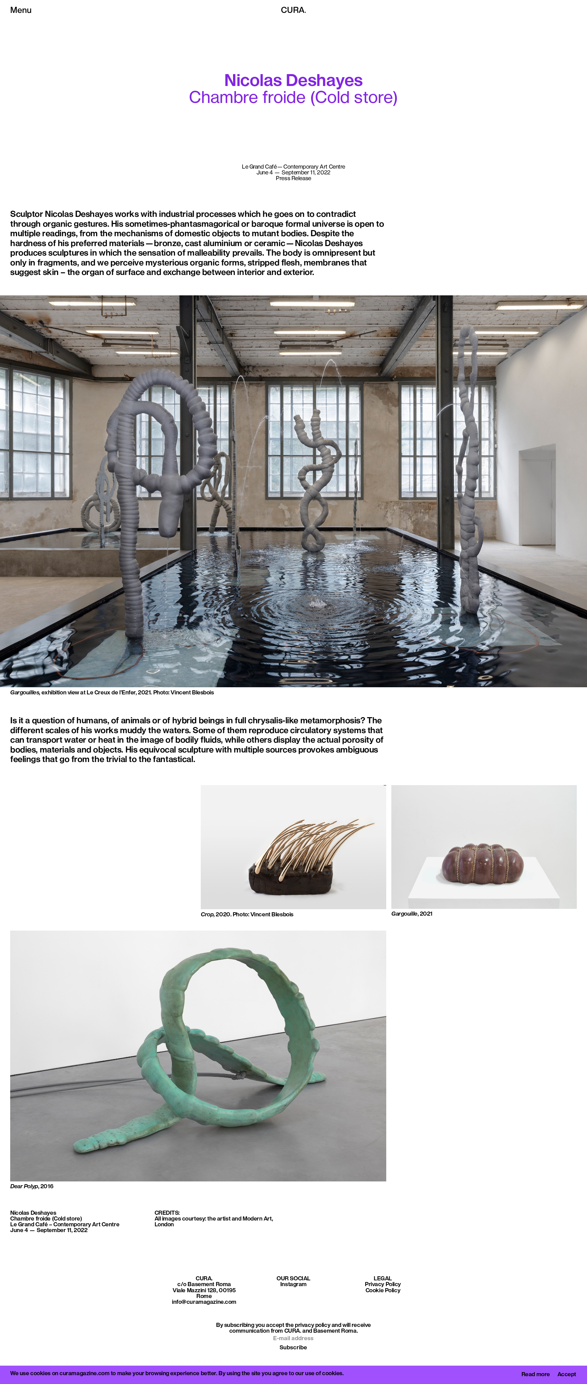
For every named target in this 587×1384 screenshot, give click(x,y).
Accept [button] (566, 1374)
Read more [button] (535, 1374)
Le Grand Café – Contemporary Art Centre (64, 1224)
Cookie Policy (383, 1290)
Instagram (293, 1284)
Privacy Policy (383, 1284)
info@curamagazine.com (204, 1302)
